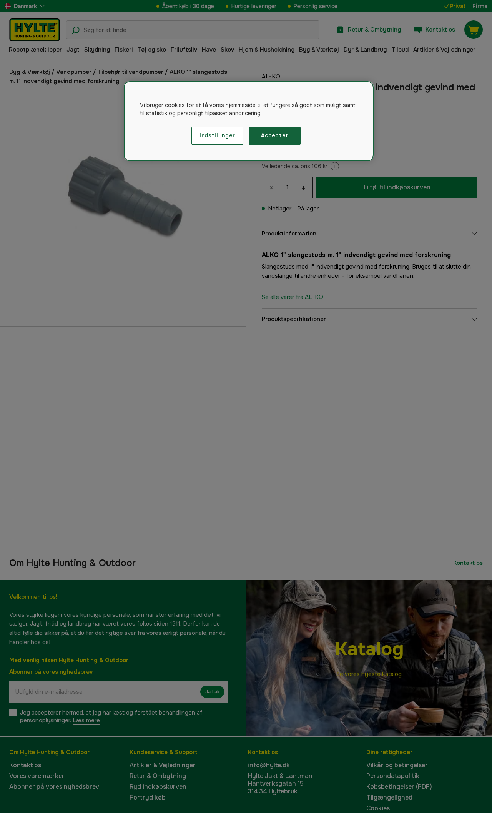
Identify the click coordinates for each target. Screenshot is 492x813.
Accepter (275, 135)
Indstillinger (217, 135)
